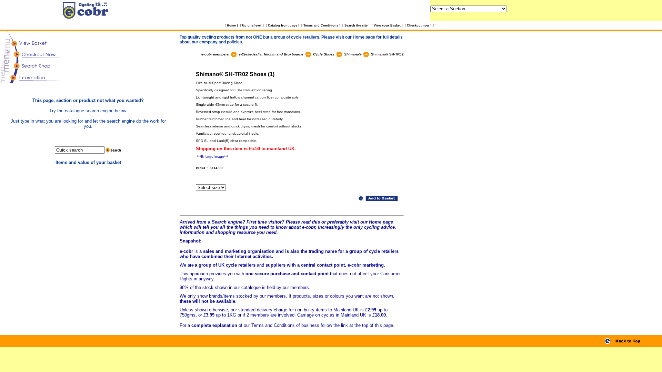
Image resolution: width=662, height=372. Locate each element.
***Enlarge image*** (212, 156)
